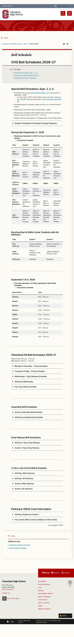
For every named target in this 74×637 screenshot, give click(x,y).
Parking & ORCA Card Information (25, 78)
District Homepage (44, 597)
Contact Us (6, 593)
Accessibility (42, 581)
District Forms (42, 600)
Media (40, 606)
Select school (7, 6)
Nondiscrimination (44, 584)
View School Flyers (13, 598)
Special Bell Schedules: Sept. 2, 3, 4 (26, 73)
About (6, 38)
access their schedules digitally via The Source (40, 93)
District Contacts (43, 603)
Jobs (39, 587)
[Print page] (67, 44)
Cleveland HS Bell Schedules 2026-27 (26, 75)
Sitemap (40, 590)
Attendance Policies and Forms (19, 545)
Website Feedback (44, 609)
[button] (13, 6)
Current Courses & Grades (18, 548)
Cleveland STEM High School (12, 44)
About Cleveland (7, 589)
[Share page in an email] (64, 44)
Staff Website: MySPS (45, 593)
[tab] (37, 123)
